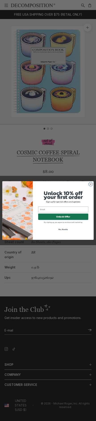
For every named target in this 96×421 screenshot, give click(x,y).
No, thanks (63, 229)
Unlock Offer (63, 217)
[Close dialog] (91, 184)
